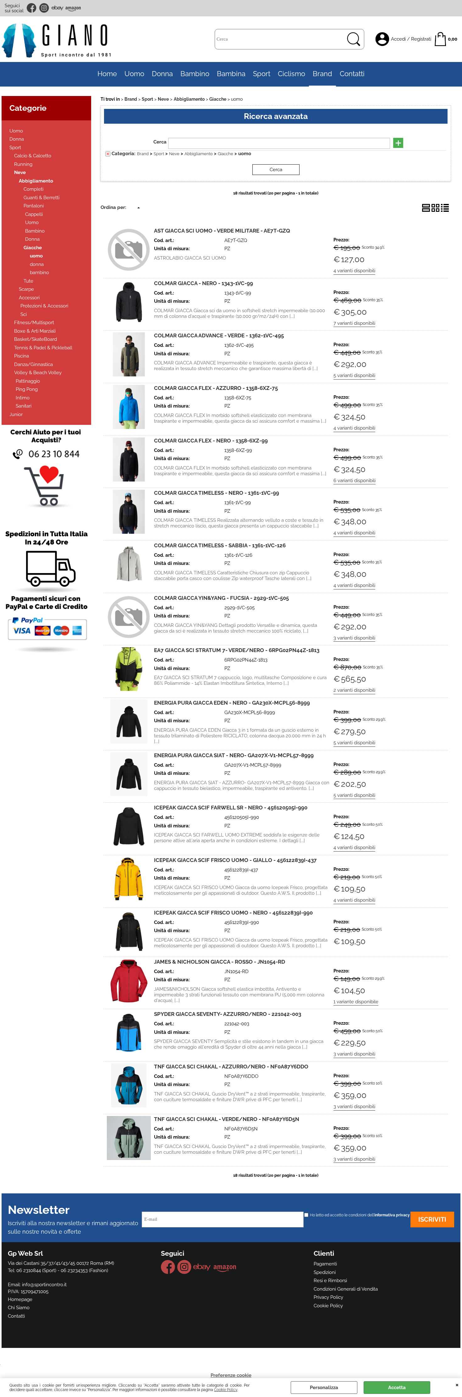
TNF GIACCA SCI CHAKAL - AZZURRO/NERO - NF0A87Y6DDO (231, 1066)
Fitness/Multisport (34, 322)
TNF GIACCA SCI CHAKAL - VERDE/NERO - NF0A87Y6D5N (226, 1119)
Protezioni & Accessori (44, 306)
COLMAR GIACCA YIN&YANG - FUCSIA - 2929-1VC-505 (221, 598)
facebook (32, 8)
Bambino (194, 74)
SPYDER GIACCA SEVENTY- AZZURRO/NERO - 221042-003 (227, 1014)
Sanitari (23, 406)
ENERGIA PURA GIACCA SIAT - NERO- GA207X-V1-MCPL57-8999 (234, 755)
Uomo (134, 74)
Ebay (57, 8)
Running (23, 164)
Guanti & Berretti (41, 197)
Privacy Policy (328, 1297)
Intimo (23, 398)
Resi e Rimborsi (330, 1280)
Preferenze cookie (231, 1375)
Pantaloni (34, 206)
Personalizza (324, 1387)
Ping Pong (27, 389)
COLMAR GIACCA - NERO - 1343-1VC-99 (203, 283)
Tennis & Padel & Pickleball (43, 348)
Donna (162, 74)
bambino (39, 272)
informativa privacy (392, 1215)
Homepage (20, 1299)
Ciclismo (291, 74)
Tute (28, 281)
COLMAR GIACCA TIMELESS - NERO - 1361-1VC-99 (216, 493)
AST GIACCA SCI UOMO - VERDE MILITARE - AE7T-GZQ (222, 231)
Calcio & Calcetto (32, 156)
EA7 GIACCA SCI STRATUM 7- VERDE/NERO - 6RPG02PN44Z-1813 (236, 650)
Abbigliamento (36, 181)
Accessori (29, 298)
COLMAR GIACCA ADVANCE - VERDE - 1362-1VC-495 (219, 335)
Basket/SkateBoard (35, 339)
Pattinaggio (28, 381)
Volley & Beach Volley (38, 372)
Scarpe (26, 289)
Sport (261, 74)
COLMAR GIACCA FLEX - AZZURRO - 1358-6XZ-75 (216, 388)
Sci (23, 314)
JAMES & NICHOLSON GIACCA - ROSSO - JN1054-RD (219, 962)
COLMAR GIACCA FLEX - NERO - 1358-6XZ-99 (211, 440)
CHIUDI (457, 1384)
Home (107, 74)
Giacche (33, 248)
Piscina (21, 356)
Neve (20, 172)
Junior (16, 414)
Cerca (160, 142)
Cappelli (34, 214)
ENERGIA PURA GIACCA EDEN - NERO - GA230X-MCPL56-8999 (232, 703)
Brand (322, 74)
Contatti (352, 74)
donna (37, 264)
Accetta (397, 1387)
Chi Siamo (19, 1307)
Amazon (73, 8)
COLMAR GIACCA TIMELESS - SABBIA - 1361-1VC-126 (220, 545)
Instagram (44, 8)
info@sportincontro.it (44, 1284)
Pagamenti (325, 1264)
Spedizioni (325, 1272)
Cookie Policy (225, 1390)
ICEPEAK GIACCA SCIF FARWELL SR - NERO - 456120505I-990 (230, 807)
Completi (33, 189)
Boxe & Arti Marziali (35, 331)
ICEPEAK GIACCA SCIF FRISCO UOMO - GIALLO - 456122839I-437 (235, 860)
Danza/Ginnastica (33, 364)
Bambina (231, 74)
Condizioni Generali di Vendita (346, 1289)
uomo (36, 256)
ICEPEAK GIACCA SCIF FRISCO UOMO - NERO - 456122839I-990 (233, 913)
